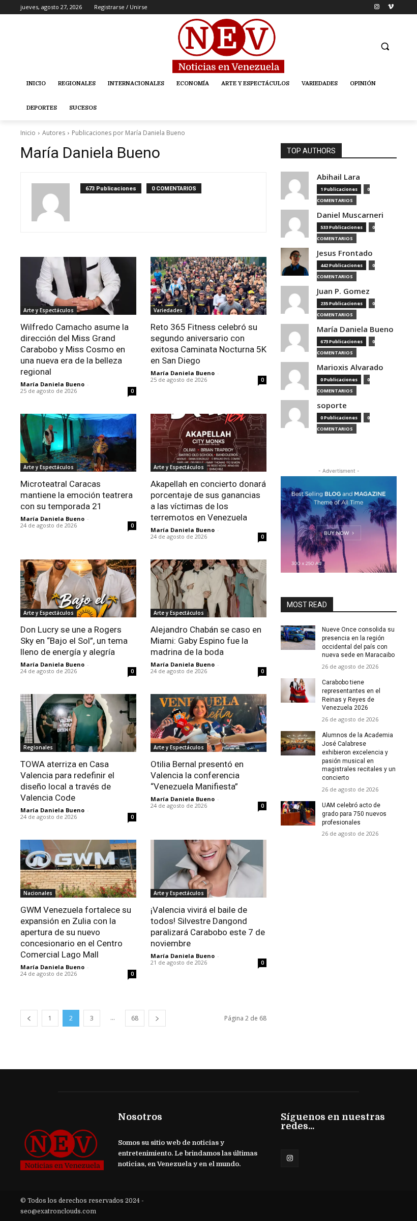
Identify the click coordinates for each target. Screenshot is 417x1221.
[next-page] (157, 1018)
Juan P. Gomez (343, 291)
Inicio (28, 132)
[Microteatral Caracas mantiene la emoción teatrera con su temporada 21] (78, 443)
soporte (332, 405)
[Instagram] (376, 7)
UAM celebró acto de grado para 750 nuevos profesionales (354, 814)
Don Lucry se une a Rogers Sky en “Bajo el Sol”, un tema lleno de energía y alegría (74, 640)
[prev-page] (29, 1018)
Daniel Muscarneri (350, 215)
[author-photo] (56, 202)
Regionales (38, 747)
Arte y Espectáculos (48, 310)
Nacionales (37, 893)
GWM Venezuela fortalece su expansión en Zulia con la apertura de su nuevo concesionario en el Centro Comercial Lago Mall (75, 932)
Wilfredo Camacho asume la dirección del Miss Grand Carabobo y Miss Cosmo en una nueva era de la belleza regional (74, 349)
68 (134, 1018)
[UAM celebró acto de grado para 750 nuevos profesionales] (298, 813)
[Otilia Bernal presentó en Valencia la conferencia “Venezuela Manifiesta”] (208, 723)
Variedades (168, 310)
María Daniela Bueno (52, 384)
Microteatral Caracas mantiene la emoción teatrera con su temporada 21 (76, 495)
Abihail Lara (338, 177)
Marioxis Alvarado (350, 367)
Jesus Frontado (345, 253)
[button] (385, 46)
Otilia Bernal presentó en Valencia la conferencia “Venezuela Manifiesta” (197, 775)
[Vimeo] (391, 7)
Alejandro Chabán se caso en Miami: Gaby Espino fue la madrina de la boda (206, 640)
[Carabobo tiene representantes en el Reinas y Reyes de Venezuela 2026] (298, 690)
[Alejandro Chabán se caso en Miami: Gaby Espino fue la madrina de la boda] (208, 588)
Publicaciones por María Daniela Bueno (128, 132)
